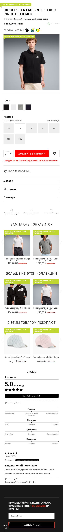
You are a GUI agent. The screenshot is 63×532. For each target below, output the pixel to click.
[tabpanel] (31, 62)
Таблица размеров (13, 121)
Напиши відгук (41, 19)
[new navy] (28, 107)
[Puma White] (13, 107)
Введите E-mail (16, 516)
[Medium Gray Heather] (21, 107)
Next (60, 242)
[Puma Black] (6, 107)
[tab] (31, 181)
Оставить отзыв (31, 395)
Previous (3, 242)
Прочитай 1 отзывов (22, 19)
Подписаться (31, 525)
